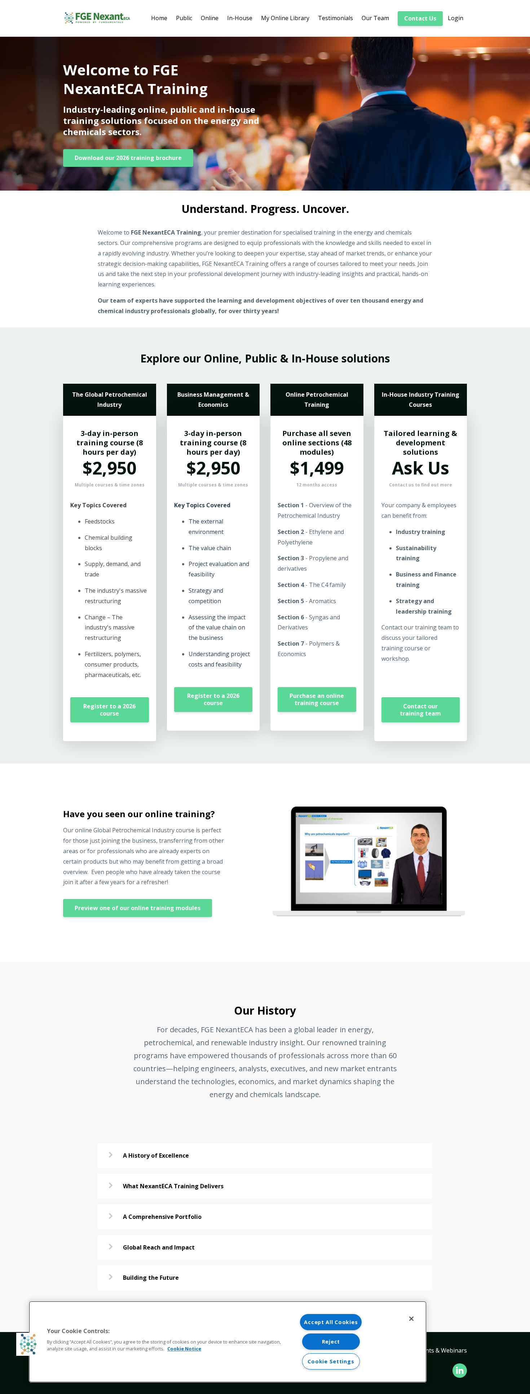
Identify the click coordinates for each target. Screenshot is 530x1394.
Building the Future (151, 1278)
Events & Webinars (441, 1350)
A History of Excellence (156, 1155)
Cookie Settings (331, 1361)
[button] (27, 1344)
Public (184, 18)
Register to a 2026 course (109, 709)
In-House (239, 18)
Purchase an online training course (317, 699)
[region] (228, 1341)
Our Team (375, 18)
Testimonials (335, 18)
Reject (331, 1341)
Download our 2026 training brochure (128, 158)
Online (209, 18)
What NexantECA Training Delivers (173, 1186)
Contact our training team (420, 709)
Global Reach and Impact (159, 1247)
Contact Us (420, 18)
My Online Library (285, 18)
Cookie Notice (184, 1348)
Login (455, 18)
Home (159, 18)
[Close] (411, 1319)
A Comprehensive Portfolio (162, 1217)
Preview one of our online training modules (137, 908)
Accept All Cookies (331, 1322)
